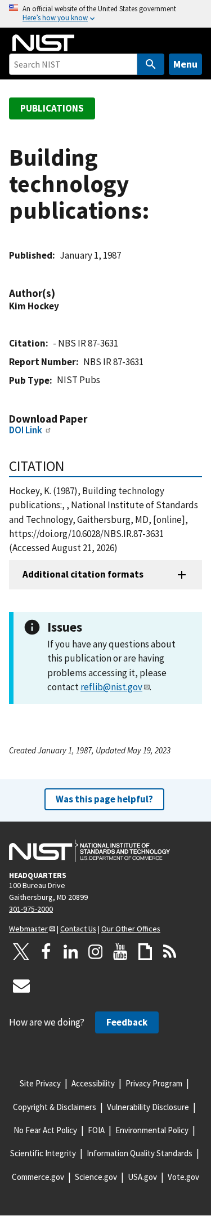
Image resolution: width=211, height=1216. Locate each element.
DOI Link (25, 430)
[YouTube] (120, 951)
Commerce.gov (38, 1176)
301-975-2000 (31, 909)
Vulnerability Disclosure (148, 1107)
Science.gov (96, 1176)
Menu (185, 63)
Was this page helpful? (104, 799)
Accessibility (93, 1083)
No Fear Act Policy (45, 1130)
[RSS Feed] (170, 951)
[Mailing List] (21, 985)
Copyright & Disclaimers (54, 1107)
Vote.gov (183, 1176)
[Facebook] (46, 951)
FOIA (96, 1130)
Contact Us (78, 929)
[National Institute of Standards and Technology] (89, 851)
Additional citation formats (83, 574)
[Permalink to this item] (60, 293)
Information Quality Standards (139, 1153)
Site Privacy (40, 1083)
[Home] (43, 43)
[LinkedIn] (71, 951)
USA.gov (142, 1176)
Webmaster (28, 929)
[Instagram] (95, 951)
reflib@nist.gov (111, 687)
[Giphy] (145, 951)
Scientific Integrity (43, 1153)
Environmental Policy (151, 1130)
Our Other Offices (130, 929)
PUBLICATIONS (52, 108)
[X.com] (21, 951)
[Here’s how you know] (105, 14)
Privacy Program (153, 1083)
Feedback (126, 1022)
